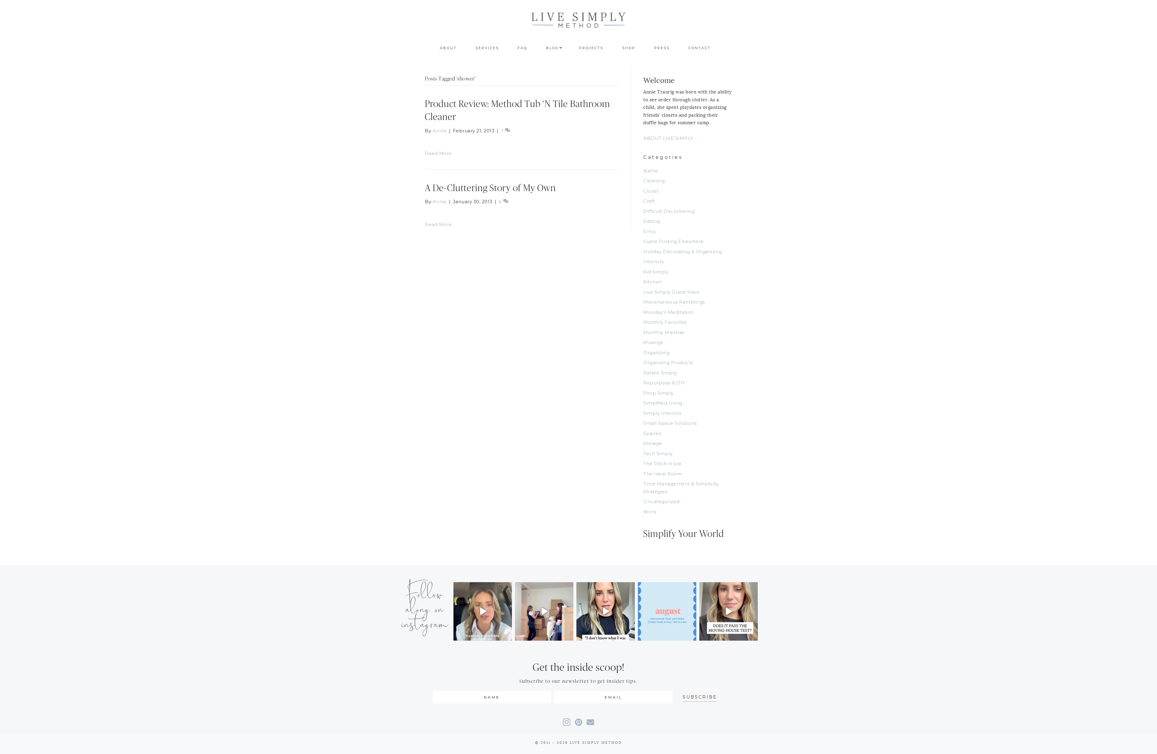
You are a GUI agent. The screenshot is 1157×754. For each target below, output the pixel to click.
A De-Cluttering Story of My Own (490, 188)
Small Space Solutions (670, 423)
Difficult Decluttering (669, 211)
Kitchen (652, 282)
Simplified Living (662, 403)
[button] (700, 697)
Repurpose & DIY (664, 383)
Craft (649, 201)
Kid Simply (656, 272)
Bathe (650, 171)
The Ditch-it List (662, 463)
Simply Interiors (662, 413)
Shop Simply (658, 393)
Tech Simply (658, 453)
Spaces (652, 433)
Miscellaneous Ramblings (674, 302)
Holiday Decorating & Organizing (682, 251)
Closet (651, 191)
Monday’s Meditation (668, 312)
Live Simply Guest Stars (671, 292)
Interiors (653, 261)
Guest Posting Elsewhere (673, 241)
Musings (653, 342)
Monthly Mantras (663, 332)
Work (649, 512)
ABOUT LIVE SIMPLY (668, 138)
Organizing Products (668, 362)
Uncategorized (661, 501)
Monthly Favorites (665, 322)
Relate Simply (660, 373)
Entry (649, 231)
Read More (438, 153)
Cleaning (654, 181)
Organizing (656, 352)
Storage (652, 443)
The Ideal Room (662, 474)
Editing (651, 221)
